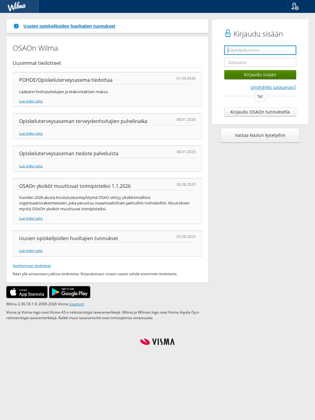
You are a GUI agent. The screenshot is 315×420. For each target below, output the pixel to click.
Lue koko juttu (31, 100)
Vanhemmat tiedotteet (32, 265)
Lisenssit (76, 303)
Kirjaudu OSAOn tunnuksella (260, 112)
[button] (298, 6)
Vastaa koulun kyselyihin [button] (260, 135)
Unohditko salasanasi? (273, 87)
